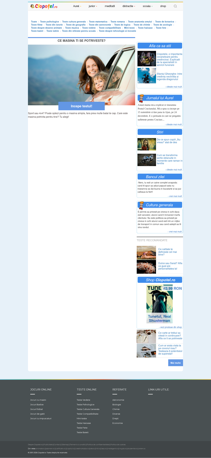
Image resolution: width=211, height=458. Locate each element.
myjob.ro (122, 448)
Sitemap (65, 444)
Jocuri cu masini (38, 400)
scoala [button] (147, 6)
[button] (175, 6)
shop (163, 6)
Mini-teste (82, 418)
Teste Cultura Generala (88, 409)
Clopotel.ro (44, 6)
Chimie (116, 409)
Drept (115, 418)
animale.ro (40, 448)
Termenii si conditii (77, 444)
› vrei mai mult (175, 196)
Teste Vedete (83, 400)
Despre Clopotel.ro (35, 444)
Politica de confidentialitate (98, 444)
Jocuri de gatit (37, 414)
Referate (119, 389)
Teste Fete (82, 427)
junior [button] (92, 6)
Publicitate (48, 444)
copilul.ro (70, 448)
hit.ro (98, 448)
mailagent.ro (113, 448)
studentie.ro (132, 448)
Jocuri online (41, 389)
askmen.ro (50, 448)
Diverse (116, 414)
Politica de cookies (118, 444)
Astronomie (118, 400)
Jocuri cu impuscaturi (40, 418)
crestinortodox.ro (82, 448)
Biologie (116, 404)
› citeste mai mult (173, 86)
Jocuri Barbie (37, 404)
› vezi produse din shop (170, 327)
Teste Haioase (84, 423)
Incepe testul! (81, 105)
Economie (117, 423)
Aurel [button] (76, 6)
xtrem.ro (142, 448)
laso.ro (103, 448)
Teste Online (87, 389)
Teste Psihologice (85, 404)
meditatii (110, 6)
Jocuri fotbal (36, 409)
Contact (57, 444)
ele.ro (92, 448)
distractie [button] (128, 6)
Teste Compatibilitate (87, 414)
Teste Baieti (83, 432)
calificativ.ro (60, 448)
